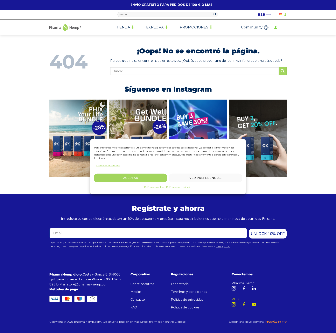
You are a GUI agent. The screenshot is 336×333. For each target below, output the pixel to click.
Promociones (194, 27)
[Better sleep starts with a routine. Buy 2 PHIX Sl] (258, 138)
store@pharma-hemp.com (87, 284)
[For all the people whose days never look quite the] (78, 138)
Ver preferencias (205, 178)
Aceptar (130, 178)
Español (282, 15)
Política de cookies (154, 186)
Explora (155, 27)
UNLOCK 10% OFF (268, 233)
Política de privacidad (178, 186)
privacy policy (222, 246)
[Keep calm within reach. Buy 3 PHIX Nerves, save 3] (198, 138)
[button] (276, 27)
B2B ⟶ (264, 14)
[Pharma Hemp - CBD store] (65, 27)
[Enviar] (215, 15)
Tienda (123, 27)
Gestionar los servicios (108, 165)
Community (251, 27)
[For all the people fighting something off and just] (138, 138)
